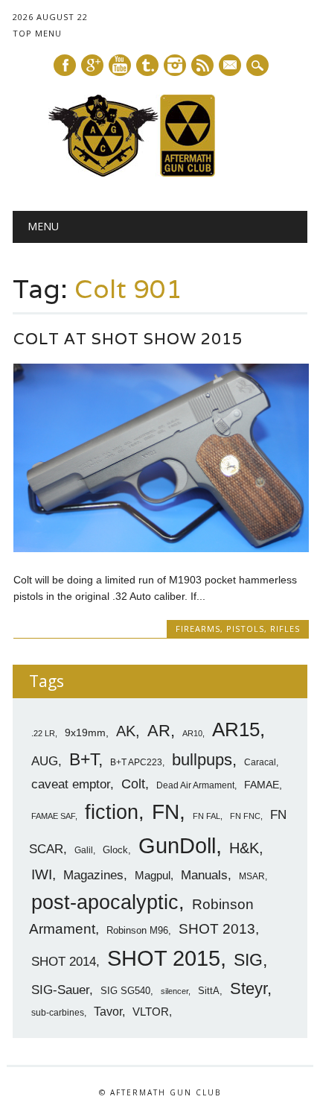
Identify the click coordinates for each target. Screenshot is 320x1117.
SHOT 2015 (163, 958)
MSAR (252, 876)
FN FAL (206, 815)
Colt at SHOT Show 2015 (128, 339)
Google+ (92, 65)
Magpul (152, 875)
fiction (111, 812)
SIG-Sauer (60, 989)
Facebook (65, 65)
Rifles (285, 628)
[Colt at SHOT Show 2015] (161, 548)
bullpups (202, 759)
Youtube (120, 65)
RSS (202, 65)
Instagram (175, 65)
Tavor (108, 1011)
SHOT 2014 (63, 962)
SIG (248, 959)
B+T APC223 (136, 762)
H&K (244, 847)
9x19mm (85, 732)
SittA (209, 990)
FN (165, 811)
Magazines (93, 875)
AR (158, 730)
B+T (83, 759)
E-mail (230, 66)
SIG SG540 (125, 990)
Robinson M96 (137, 930)
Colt (133, 783)
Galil (83, 850)
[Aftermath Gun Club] (160, 173)
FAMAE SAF (53, 815)
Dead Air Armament (195, 785)
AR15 (236, 729)
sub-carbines (57, 1012)
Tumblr (147, 65)
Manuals (204, 875)
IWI (41, 874)
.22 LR (43, 733)
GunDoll (177, 846)
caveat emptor (70, 783)
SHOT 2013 (217, 929)
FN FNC (245, 815)
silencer (174, 991)
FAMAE (261, 785)
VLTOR (150, 1011)
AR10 (192, 733)
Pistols (245, 628)
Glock (115, 849)
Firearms (198, 628)
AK (125, 731)
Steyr (248, 988)
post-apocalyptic (105, 902)
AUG (44, 761)
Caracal (260, 762)
